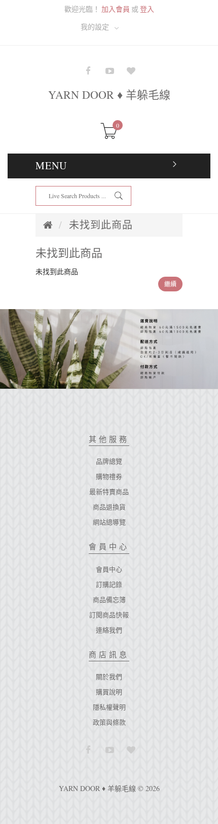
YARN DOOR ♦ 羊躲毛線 (109, 94)
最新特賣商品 (109, 491)
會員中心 (109, 569)
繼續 (170, 284)
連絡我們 (109, 629)
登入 (147, 9)
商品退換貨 (109, 506)
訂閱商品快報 (109, 614)
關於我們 (109, 676)
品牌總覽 (109, 461)
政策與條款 (109, 722)
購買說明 (109, 691)
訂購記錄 (109, 584)
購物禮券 (109, 476)
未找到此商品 (101, 225)
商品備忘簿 (109, 599)
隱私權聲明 (109, 706)
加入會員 (115, 9)
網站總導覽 (109, 522)
